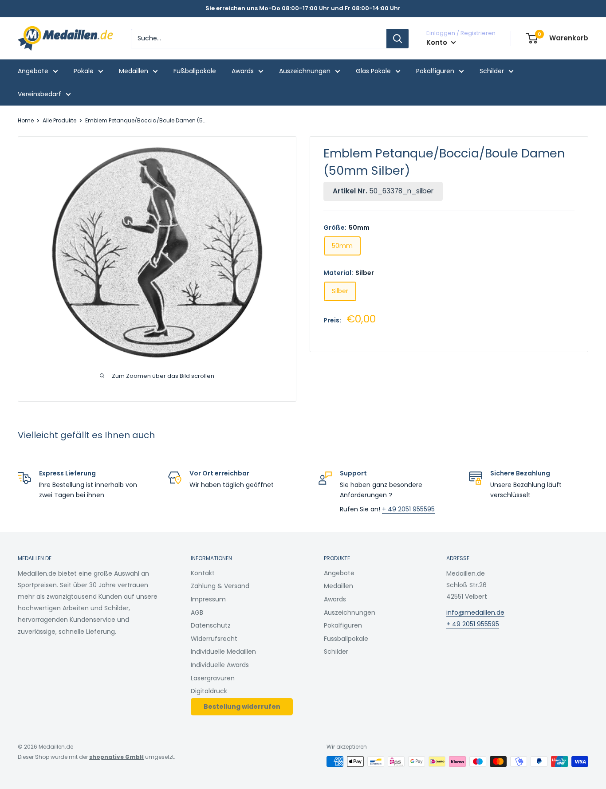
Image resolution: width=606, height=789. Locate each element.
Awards (243, 71)
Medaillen (133, 71)
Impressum (208, 599)
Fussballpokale (346, 638)
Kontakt (203, 573)
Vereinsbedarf (39, 94)
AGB (197, 612)
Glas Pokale (373, 71)
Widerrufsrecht (214, 638)
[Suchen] (397, 38)
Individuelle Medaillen (223, 651)
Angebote (33, 71)
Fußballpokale (194, 71)
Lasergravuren (213, 678)
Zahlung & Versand (220, 585)
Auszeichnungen (305, 71)
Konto (437, 42)
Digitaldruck (209, 691)
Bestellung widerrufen (242, 706)
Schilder (492, 71)
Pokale (84, 71)
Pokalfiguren (435, 71)
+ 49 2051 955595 (408, 509)
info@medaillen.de (475, 612)
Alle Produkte (59, 120)
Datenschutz (211, 625)
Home (26, 120)
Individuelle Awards (220, 664)
